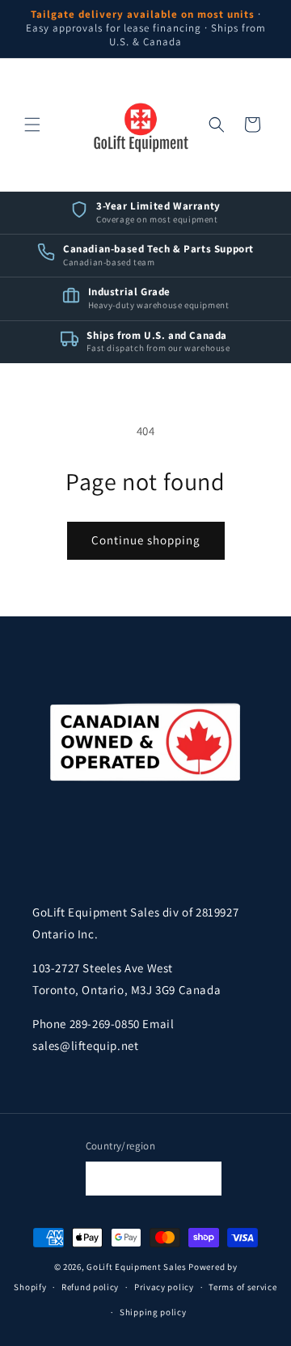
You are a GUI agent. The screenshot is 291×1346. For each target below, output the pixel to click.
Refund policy (90, 1287)
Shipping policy (153, 1312)
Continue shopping (145, 540)
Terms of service (242, 1287)
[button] (32, 124)
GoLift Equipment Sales (136, 1266)
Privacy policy (164, 1287)
